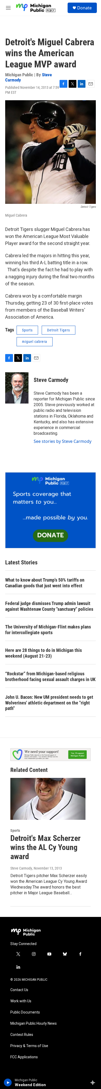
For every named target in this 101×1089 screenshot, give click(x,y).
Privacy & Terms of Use (29, 1046)
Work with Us (20, 1001)
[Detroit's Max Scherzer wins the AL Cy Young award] (47, 799)
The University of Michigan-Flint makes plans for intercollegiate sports (48, 629)
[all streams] (94, 1082)
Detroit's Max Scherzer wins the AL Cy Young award (45, 847)
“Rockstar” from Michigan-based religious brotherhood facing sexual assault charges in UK (50, 676)
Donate (84, 7)
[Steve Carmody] (16, 388)
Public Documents (25, 1012)
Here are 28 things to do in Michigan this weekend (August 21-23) (43, 653)
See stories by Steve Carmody (62, 441)
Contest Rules (21, 1035)
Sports (27, 330)
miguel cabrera (34, 341)
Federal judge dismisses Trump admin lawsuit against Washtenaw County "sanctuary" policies (49, 606)
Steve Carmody (51, 380)
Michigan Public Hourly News (33, 1023)
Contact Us (19, 990)
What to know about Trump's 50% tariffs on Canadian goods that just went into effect (44, 582)
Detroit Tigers (58, 330)
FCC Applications (24, 1057)
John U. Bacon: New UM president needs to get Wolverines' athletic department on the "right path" (49, 702)
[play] (8, 1082)
